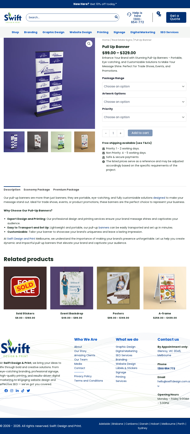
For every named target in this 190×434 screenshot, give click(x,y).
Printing (120, 377)
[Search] (116, 17)
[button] (176, 17)
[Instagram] (11, 390)
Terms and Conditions (88, 381)
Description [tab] (12, 189)
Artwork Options (114, 93)
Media (78, 364)
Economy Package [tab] (37, 189)
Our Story (80, 351)
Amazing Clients (84, 355)
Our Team (81, 359)
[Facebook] (6, 390)
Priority (107, 109)
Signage (121, 372)
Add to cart (140, 133)
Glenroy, (163, 351)
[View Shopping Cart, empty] (159, 17)
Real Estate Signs (122, 40)
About (78, 347)
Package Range (113, 78)
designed (159, 198)
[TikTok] (22, 390)
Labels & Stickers (126, 368)
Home (106, 40)
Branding (121, 359)
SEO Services (124, 355)
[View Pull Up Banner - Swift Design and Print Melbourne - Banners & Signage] (14, 141)
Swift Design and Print (21, 239)
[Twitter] (28, 390)
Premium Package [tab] (66, 189)
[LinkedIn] (17, 390)
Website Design (126, 364)
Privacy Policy (83, 376)
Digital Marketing (126, 351)
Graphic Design (125, 347)
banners (104, 227)
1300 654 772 (166, 368)
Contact (79, 368)
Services (121, 381)
